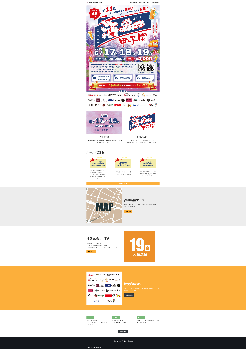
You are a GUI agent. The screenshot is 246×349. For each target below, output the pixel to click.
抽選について (91, 251)
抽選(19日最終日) (155, 2)
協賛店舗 (148, 2)
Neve (87, 347)
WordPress (98, 347)
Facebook (140, 317)
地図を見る (128, 211)
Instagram (90, 317)
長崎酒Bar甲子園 (133, 2)
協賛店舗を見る (129, 295)
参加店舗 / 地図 (142, 2)
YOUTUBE (115, 317)
